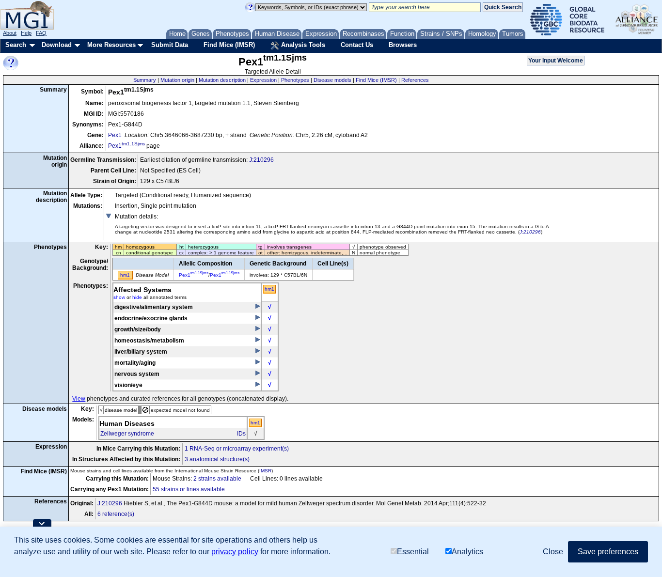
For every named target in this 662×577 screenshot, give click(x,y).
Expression (263, 80)
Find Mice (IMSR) (229, 44)
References (415, 80)
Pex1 (115, 135)
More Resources (111, 44)
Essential (413, 551)
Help (26, 33)
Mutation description (222, 80)
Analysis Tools (302, 44)
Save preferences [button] (608, 551)
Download (57, 44)
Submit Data (169, 44)
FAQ (41, 33)
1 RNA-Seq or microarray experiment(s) (237, 448)
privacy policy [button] (234, 551)
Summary (144, 80)
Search (15, 44)
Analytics (467, 551)
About (9, 33)
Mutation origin (177, 80)
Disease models (332, 80)
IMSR (265, 470)
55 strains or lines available (189, 489)
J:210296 (261, 159)
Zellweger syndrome (127, 433)
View (78, 398)
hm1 (269, 289)
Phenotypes (295, 80)
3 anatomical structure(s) (217, 459)
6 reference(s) (115, 514)
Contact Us (357, 44)
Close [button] (553, 551)
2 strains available (217, 478)
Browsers (403, 44)
